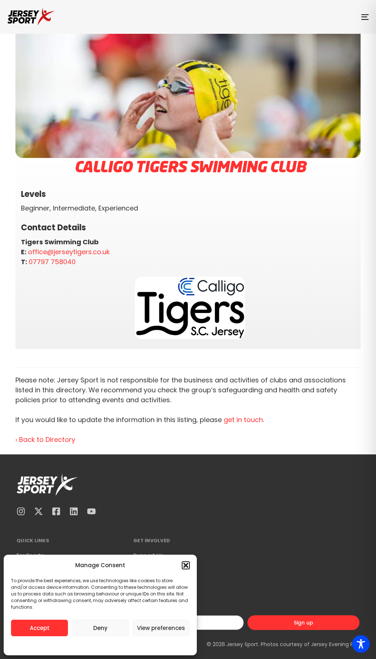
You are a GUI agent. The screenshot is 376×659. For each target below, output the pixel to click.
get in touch (243, 419)
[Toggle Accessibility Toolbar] (360, 643)
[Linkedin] (73, 511)
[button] (185, 565)
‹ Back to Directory (45, 439)
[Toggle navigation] (308, 17)
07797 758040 (52, 261)
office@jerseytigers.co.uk (69, 251)
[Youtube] (91, 511)
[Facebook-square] (56, 511)
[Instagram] (21, 511)
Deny (100, 628)
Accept (40, 628)
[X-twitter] (38, 511)
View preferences (161, 628)
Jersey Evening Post (336, 644)
